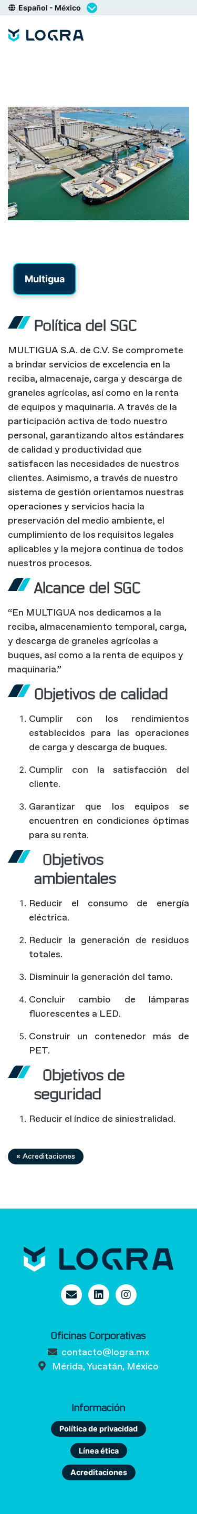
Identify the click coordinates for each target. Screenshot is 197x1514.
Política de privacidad (98, 1428)
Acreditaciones (98, 1472)
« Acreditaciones (45, 1156)
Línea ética (99, 1450)
